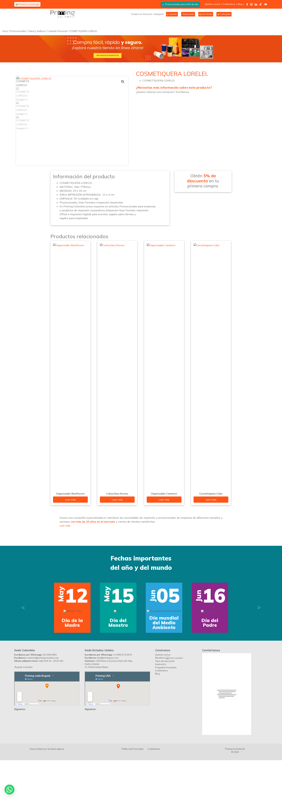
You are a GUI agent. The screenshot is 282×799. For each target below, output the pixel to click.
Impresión (172, 14)
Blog (240, 4)
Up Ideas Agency (55, 783)
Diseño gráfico (225, 14)
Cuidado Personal (57, 31)
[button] (123, 82)
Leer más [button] (65, 525)
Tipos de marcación (165, 695)
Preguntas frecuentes (166, 701)
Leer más (70, 499)
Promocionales (188, 14)
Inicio (5, 31)
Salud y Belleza (36, 31)
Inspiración (160, 698)
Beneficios (160, 691)
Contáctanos (229, 4)
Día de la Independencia (147, 656)
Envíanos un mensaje (28, 4)
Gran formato (206, 14)
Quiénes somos (212, 4)
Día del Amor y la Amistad (193, 656)
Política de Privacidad (132, 783)
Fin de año (181, 4)
